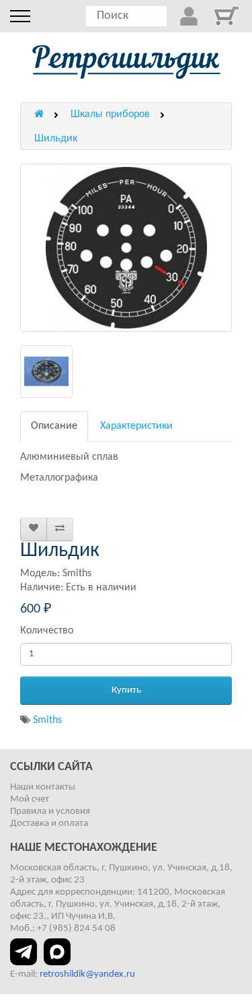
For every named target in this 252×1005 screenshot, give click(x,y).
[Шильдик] (126, 248)
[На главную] (126, 62)
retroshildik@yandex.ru (87, 974)
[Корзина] (226, 16)
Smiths (47, 720)
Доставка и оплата (49, 824)
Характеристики (136, 426)
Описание (54, 426)
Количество (46, 630)
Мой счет (29, 799)
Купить (126, 690)
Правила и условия (50, 811)
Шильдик (55, 138)
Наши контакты (42, 787)
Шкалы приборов (110, 114)
